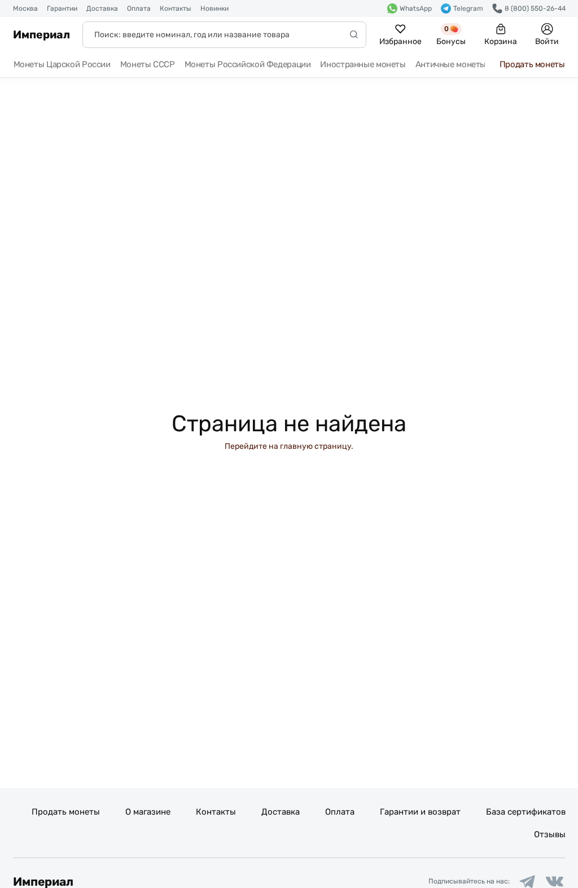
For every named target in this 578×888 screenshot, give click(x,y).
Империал (41, 34)
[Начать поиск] (353, 34)
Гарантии (62, 8)
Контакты (175, 8)
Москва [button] (25, 8)
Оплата (139, 8)
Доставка (102, 8)
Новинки (214, 8)
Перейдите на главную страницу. (289, 446)
